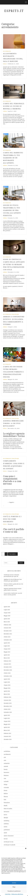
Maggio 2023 (7, 724)
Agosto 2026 (7, 606)
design (17, 314)
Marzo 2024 (7, 694)
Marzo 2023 (7, 730)
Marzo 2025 (7, 658)
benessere (6, 772)
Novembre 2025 (8, 633)
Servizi (5, 838)
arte (5, 757)
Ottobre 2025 (7, 636)
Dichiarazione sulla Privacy (17, 894)
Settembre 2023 (8, 712)
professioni (7, 829)
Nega (14, 887)
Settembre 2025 (8, 639)
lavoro (5, 814)
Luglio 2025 (7, 645)
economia (6, 787)
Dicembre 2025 (7, 630)
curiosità (6, 781)
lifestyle (6, 817)
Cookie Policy (8, 894)
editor (5, 63)
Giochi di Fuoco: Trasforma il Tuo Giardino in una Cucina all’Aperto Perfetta (12, 210)
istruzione (6, 811)
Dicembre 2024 (7, 667)
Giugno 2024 (7, 685)
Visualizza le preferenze (14, 891)
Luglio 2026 (7, 609)
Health (5, 805)
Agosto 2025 (7, 642)
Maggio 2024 (7, 688)
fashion (6, 793)
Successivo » (12, 554)
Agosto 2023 (7, 715)
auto (5, 760)
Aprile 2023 (7, 727)
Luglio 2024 (7, 682)
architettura (7, 751)
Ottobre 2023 (7, 709)
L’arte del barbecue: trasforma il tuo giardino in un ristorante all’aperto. (13, 158)
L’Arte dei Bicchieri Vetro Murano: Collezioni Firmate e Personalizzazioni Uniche (13, 372)
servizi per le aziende (9, 844)
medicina (6, 823)
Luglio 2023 (7, 718)
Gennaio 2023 (7, 736)
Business (6, 775)
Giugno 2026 (7, 612)
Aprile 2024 (7, 691)
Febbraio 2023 (7, 733)
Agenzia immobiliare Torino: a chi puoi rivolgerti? (13, 423)
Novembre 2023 (8, 706)
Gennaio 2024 (7, 700)
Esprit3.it (14, 11)
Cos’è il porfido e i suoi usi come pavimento (12, 519)
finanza (6, 796)
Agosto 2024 (7, 679)
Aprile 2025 (7, 655)
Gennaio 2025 (7, 664)
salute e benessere (9, 835)
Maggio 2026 (7, 615)
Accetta (14, 882)
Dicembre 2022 (7, 739)
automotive (7, 763)
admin (5, 111)
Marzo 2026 (7, 621)
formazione (7, 802)
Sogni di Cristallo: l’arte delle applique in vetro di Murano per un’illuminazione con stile (14, 264)
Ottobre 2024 (7, 673)
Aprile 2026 (7, 618)
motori (5, 826)
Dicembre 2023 (7, 703)
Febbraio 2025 (7, 661)
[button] (26, 848)
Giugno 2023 (7, 721)
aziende (6, 766)
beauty (5, 769)
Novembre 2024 (8, 670)
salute (5, 832)
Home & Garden (8, 808)
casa (13, 314)
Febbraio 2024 (7, 697)
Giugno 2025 (7, 649)
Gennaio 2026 (7, 627)
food (5, 799)
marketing (6, 820)
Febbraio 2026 (7, 624)
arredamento (7, 51)
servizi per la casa (8, 841)
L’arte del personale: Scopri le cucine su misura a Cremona (14, 106)
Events (5, 790)
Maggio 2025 (7, 652)
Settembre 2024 (8, 676)
